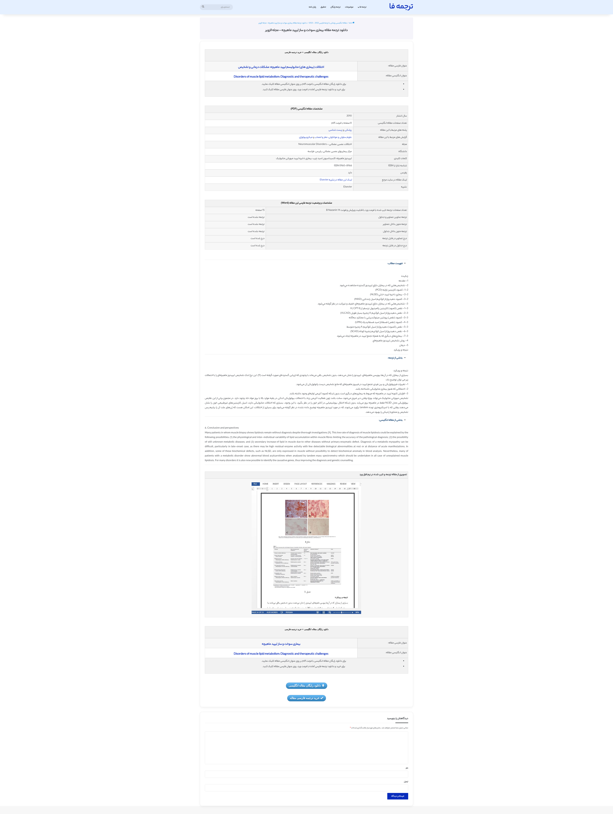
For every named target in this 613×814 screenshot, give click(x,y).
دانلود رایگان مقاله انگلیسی (305, 685)
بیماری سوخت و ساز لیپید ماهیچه (281, 644)
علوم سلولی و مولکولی (340, 137)
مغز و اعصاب (321, 137)
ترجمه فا (363, 7)
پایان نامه (312, 7)
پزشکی (348, 130)
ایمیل (406, 781)
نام (407, 768)
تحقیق (323, 7)
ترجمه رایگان (335, 7)
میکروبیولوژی (306, 137)
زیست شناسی (335, 130)
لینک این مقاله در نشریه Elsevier (336, 180)
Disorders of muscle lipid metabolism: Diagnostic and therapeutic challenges (281, 77)
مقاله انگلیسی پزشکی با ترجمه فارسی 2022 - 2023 (328, 23)
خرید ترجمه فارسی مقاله (304, 698)
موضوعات (349, 7)
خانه (350, 23)
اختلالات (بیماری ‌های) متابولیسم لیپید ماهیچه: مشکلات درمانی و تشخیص (281, 67)
